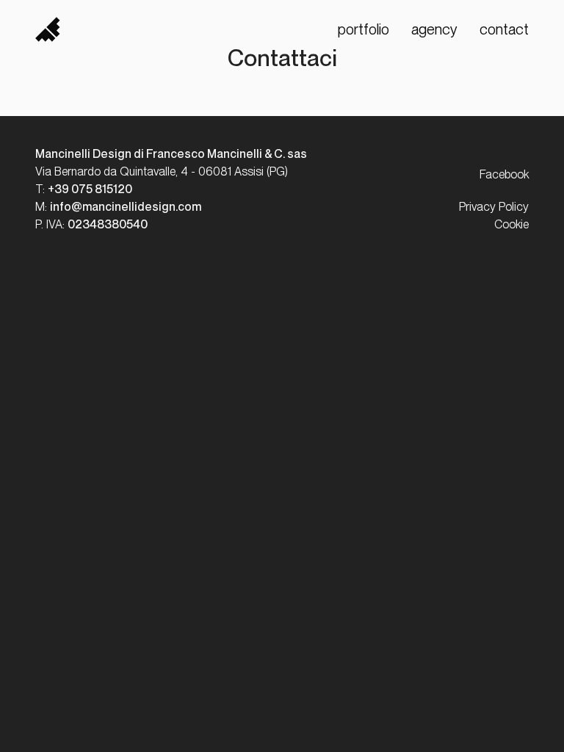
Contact (504, 29)
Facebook (504, 174)
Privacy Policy (494, 207)
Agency (434, 29)
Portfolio (363, 29)
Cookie (511, 224)
